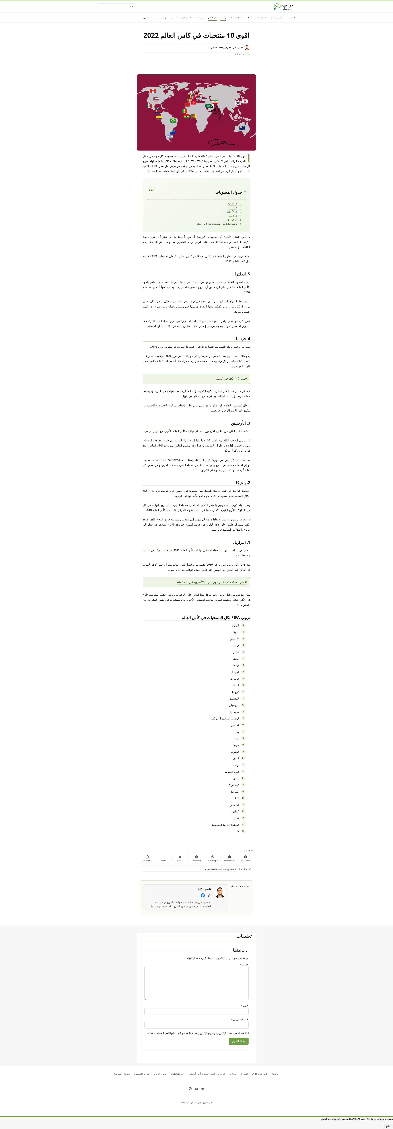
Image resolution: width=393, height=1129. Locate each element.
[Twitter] (203, 1089)
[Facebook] (203, 895)
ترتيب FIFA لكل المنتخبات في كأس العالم (217, 223)
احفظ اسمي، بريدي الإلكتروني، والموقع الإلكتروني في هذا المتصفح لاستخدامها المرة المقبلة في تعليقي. (196, 1033)
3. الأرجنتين (231, 211)
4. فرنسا (233, 207)
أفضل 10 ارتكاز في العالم (231, 379)
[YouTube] (196, 1089)
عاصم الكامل (238, 47)
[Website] (209, 895)
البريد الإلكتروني (240, 1019)
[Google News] (190, 1089)
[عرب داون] (283, 6)
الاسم (245, 1005)
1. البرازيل (232, 219)
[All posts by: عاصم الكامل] (219, 892)
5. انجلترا (232, 203)
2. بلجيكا (233, 215)
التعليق (244, 964)
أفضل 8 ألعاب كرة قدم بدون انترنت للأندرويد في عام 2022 (212, 582)
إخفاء (151, 190)
